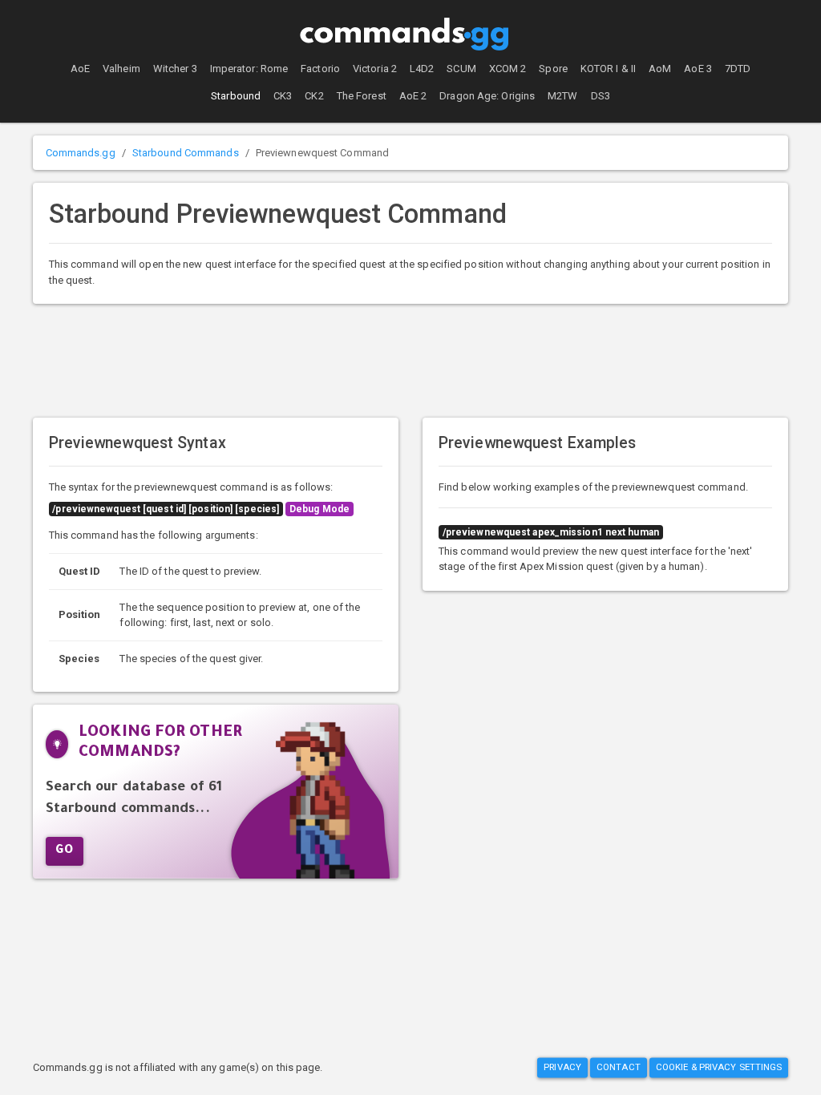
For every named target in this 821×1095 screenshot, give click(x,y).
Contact (619, 1067)
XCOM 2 (508, 69)
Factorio (320, 69)
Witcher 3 (175, 69)
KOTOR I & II (608, 69)
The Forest (361, 96)
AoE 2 (413, 96)
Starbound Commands (185, 153)
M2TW (562, 96)
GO (64, 851)
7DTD (737, 69)
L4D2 (422, 69)
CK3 (282, 96)
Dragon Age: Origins (487, 96)
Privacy (562, 1067)
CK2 (314, 96)
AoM (660, 69)
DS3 (600, 96)
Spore (553, 69)
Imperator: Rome (249, 69)
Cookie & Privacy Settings (719, 1067)
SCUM (461, 69)
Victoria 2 (375, 69)
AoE (80, 69)
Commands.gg (80, 153)
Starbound (236, 96)
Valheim (121, 69)
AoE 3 (698, 69)
